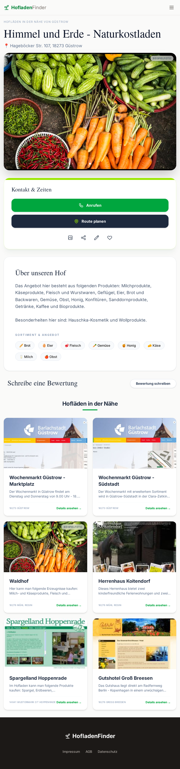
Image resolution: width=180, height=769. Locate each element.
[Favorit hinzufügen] (109, 237)
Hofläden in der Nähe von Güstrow (36, 21)
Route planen (94, 221)
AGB (89, 751)
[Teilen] (83, 237)
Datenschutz (107, 751)
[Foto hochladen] (70, 237)
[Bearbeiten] (96, 237)
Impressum (71, 751)
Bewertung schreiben (153, 383)
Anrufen (93, 205)
